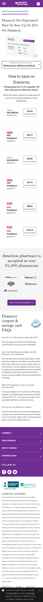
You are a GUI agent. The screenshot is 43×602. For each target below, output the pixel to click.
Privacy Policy (13, 593)
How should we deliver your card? (20, 63)
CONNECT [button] (6, 433)
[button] (21, 65)
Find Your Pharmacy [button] (20, 303)
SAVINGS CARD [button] (9, 456)
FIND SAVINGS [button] (9, 441)
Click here (13, 90)
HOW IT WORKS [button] (9, 448)
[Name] (4, 472)
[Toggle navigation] (4, 4)
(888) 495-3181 (14, 397)
